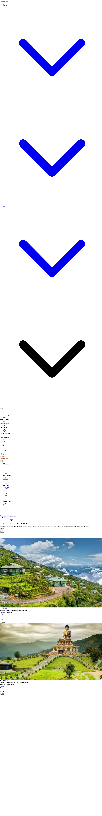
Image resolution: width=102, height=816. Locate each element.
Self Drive (6, 488)
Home (4, 4)
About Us (4, 451)
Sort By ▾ (2, 528)
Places (4, 490)
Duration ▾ (2, 530)
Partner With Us (5, 447)
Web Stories (5, 449)
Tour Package (5, 464)
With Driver (7, 487)
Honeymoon (5, 680)
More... (4, 417)
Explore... (4, 425)
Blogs (4, 448)
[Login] (3, 456)
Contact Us (4, 450)
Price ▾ (2, 529)
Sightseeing (5, 608)
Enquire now (3, 622)
